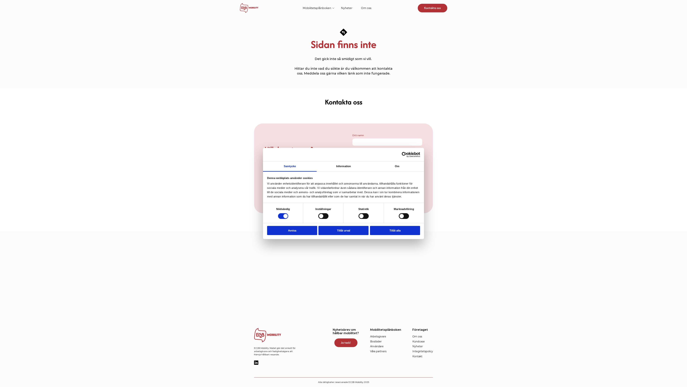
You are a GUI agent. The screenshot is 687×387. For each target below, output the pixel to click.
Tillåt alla (395, 230)
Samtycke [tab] (290, 166)
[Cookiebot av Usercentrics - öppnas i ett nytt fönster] (404, 154)
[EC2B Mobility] (273, 335)
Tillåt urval (343, 230)
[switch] (323, 216)
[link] (249, 8)
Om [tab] (397, 166)
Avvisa (292, 230)
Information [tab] (343, 166)
